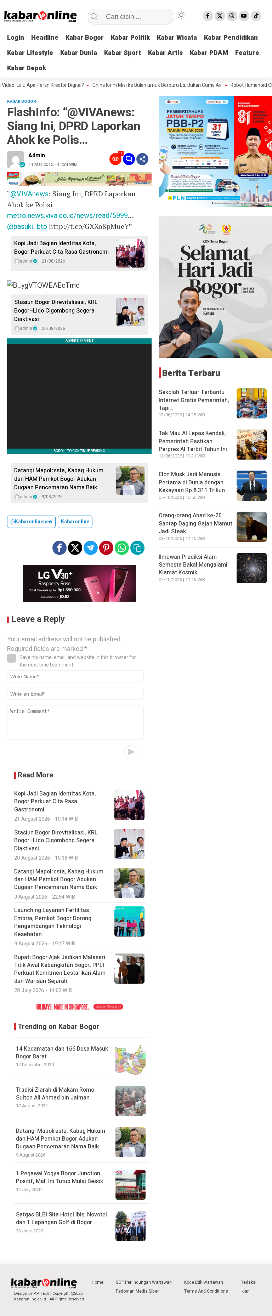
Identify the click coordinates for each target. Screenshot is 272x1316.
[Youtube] (244, 16)
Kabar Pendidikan (231, 38)
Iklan (245, 1291)
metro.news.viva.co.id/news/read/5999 (67, 215)
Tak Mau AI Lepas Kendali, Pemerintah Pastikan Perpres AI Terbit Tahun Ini (193, 441)
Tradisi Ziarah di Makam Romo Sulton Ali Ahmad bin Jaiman (55, 1094)
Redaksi (248, 1282)
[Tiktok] (256, 16)
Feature (247, 53)
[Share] (142, 159)
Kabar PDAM (209, 53)
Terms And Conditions (206, 1291)
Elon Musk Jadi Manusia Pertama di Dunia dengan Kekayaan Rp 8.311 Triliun (192, 482)
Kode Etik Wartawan (203, 1282)
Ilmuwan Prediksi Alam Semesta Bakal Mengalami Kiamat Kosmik (193, 565)
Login (15, 38)
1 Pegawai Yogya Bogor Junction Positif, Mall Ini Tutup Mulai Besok (59, 1177)
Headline (44, 38)
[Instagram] (232, 16)
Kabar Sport (122, 53)
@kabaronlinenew (31, 521)
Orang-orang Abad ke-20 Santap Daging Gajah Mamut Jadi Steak (195, 523)
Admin (36, 155)
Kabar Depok (26, 68)
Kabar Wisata (177, 38)
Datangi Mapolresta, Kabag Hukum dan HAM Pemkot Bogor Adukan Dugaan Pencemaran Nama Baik (58, 479)
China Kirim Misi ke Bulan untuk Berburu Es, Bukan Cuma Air (138, 85)
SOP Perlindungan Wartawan (144, 1282)
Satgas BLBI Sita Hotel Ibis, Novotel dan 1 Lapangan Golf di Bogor (61, 1218)
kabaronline (75, 521)
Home (97, 1282)
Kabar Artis (165, 53)
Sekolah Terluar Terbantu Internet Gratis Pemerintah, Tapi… (194, 400)
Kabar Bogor (85, 38)
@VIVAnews (29, 194)
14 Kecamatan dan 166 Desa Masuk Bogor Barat (62, 1053)
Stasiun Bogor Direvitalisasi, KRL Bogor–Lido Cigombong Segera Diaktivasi (56, 311)
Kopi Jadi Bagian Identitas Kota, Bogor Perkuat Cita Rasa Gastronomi (61, 247)
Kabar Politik (130, 38)
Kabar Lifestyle (30, 53)
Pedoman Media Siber (137, 1291)
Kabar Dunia (78, 53)
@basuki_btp (27, 226)
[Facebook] (208, 16)
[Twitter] (220, 16)
